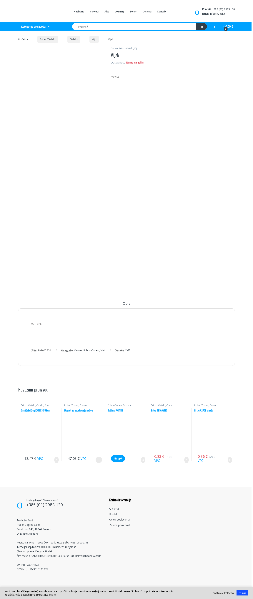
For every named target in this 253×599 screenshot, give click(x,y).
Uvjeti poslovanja (119, 519)
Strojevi (94, 11)
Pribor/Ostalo (48, 39)
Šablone (127, 405)
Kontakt (161, 11)
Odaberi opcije (97, 460)
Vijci (94, 39)
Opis (126, 304)
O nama (147, 11)
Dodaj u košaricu (54, 460)
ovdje (52, 594)
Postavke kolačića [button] (223, 593)
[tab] (126, 305)
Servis (133, 11)
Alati (107, 11)
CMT (128, 350)
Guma (169, 405)
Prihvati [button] (242, 592)
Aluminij (119, 11)
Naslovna (79, 11)
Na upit (118, 458)
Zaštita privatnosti (119, 525)
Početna (23, 39)
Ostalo (74, 39)
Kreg (46, 405)
